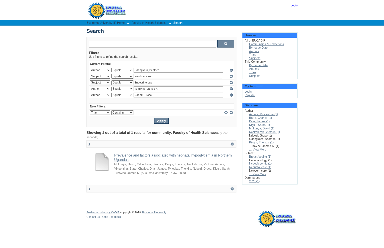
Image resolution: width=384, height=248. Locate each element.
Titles (252, 54)
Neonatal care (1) (260, 167)
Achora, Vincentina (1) (263, 114)
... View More (257, 149)
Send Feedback (111, 216)
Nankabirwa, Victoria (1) (264, 132)
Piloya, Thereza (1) (261, 142)
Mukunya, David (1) (261, 128)
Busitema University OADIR (103, 212)
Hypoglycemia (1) (260, 163)
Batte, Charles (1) (260, 117)
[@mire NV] (277, 214)
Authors (254, 51)
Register (250, 95)
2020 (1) (254, 181)
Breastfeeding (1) (260, 156)
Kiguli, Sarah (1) (259, 125)
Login (294, 5)
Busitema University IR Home (105, 22)
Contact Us (93, 216)
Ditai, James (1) (259, 121)
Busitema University (154, 212)
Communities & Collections (266, 44)
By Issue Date (258, 47)
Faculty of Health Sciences (149, 22)
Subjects (254, 58)
